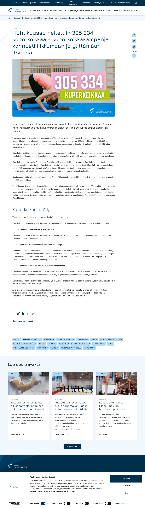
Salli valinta (126, 486)
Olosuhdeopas (59, 3)
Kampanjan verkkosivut (22, 321)
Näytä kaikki (72, 446)
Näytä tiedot (120, 503)
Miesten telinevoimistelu (111, 339)
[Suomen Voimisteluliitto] (17, 466)
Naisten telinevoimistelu (24, 344)
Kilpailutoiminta (57, 10)
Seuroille (98, 10)
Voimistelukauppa (122, 3)
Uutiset (17, 18)
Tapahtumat (14, 3)
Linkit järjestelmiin (74, 2)
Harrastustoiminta (38, 10)
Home (10, 18)
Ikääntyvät (49, 339)
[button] (17, 434)
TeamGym (54, 348)
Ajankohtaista (112, 10)
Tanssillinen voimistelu (24, 348)
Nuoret (42, 344)
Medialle (86, 3)
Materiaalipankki (29, 3)
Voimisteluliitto (128, 10)
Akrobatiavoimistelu (32, 339)
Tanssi (110, 344)
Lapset (94, 339)
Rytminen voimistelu (80, 344)
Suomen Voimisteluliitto (17, 10)
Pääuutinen (64, 344)
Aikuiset (17, 339)
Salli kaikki (126, 478)
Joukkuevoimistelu (65, 339)
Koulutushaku (44, 3)
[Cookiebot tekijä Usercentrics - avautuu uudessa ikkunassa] (15, 503)
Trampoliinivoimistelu (71, 348)
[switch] (67, 503)
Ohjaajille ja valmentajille (79, 10)
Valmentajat (89, 348)
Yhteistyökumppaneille (103, 3)
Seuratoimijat (98, 344)
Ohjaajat (52, 344)
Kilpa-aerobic (82, 339)
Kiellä (126, 493)
